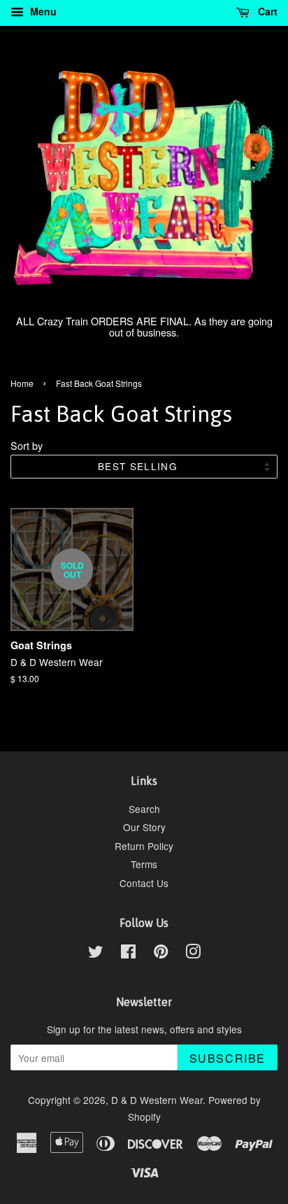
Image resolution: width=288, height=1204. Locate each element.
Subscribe (227, 1058)
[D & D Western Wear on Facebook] (128, 954)
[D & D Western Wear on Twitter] (95, 954)
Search (144, 809)
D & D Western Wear (157, 1100)
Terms (144, 864)
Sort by (26, 445)
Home (22, 383)
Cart (266, 11)
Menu (42, 11)
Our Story (144, 827)
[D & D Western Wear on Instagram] (193, 954)
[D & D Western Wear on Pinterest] (160, 954)
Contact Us (144, 883)
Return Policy (144, 846)
